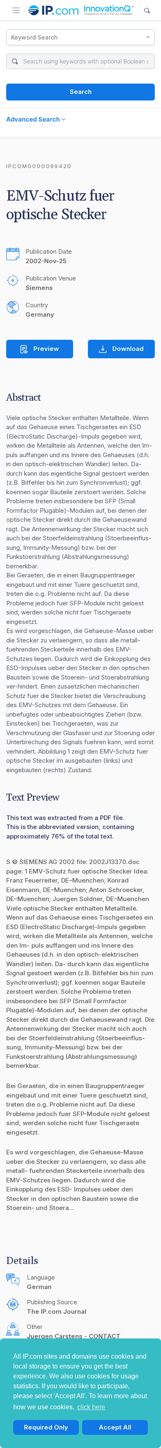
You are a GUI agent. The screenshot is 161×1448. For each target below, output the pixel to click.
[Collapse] (16, 10)
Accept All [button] (115, 1427)
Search (81, 92)
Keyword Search (34, 37)
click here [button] (91, 1407)
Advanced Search (34, 119)
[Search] (147, 10)
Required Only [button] (46, 1427)
